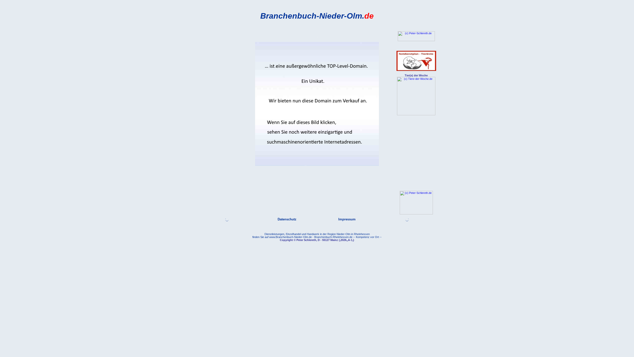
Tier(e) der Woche (416, 75)
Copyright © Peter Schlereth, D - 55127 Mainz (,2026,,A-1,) (317, 239)
